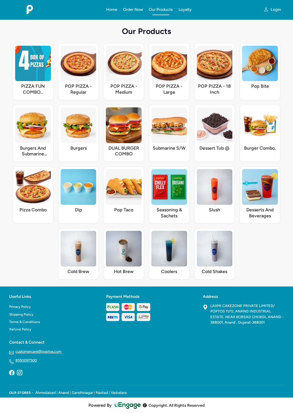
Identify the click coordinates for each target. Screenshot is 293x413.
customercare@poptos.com (38, 351)
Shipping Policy (21, 314)
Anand (63, 392)
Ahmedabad (45, 392)
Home (111, 9)
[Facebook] (11, 373)
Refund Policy (20, 329)
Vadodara (119, 392)
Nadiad (102, 392)
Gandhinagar (82, 392)
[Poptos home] (54, 9)
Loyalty (185, 9)
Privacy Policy (20, 307)
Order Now (133, 9)
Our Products (161, 9)
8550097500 (26, 360)
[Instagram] (19, 373)
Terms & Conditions (24, 322)
